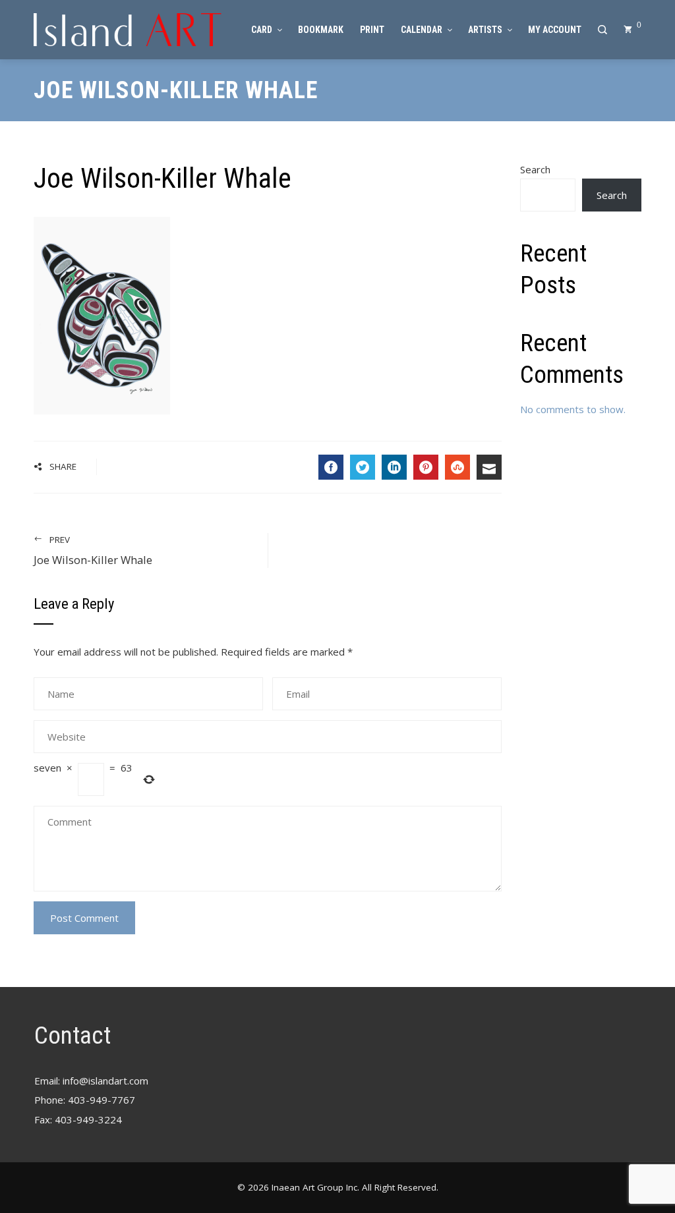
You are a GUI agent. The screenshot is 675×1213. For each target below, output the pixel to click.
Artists (485, 29)
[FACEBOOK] (330, 467)
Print (372, 29)
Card (261, 29)
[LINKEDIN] (394, 467)
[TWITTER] (362, 467)
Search (535, 169)
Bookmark (320, 29)
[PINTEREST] (425, 467)
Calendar (421, 29)
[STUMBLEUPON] (457, 467)
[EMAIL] (489, 467)
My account (554, 29)
